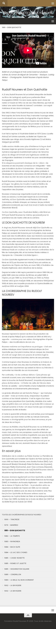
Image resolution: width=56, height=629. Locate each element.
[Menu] (52, 3)
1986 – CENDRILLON (12, 574)
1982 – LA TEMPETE (12, 536)
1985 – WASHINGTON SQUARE (16, 569)
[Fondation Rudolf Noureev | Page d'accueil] (28, 13)
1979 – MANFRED (11, 525)
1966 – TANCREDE (11, 519)
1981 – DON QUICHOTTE (14, 530)
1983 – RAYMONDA (12, 541)
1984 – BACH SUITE (12, 547)
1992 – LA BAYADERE (12, 585)
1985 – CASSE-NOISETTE (14, 558)
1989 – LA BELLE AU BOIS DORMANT (19, 580)
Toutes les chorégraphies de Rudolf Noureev (21, 515)
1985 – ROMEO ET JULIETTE (15, 563)
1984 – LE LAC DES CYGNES (15, 552)
